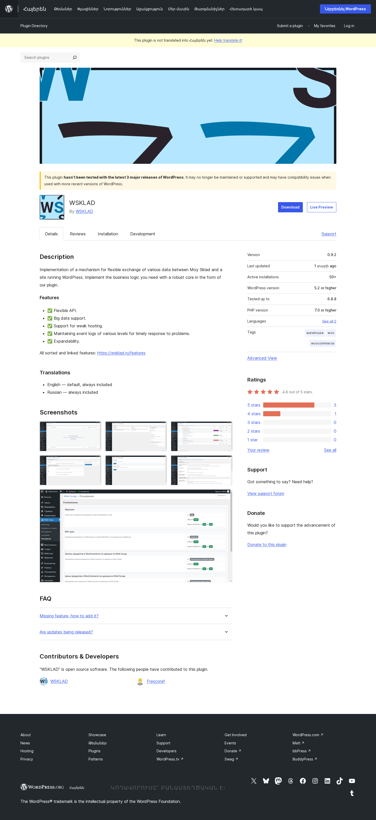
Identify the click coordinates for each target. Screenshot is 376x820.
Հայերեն (76, 788)
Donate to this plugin (266, 544)
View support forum (265, 493)
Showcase (97, 735)
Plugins (95, 751)
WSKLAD (84, 211)
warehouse (315, 333)
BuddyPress (305, 759)
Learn (161, 735)
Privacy (26, 759)
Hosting (27, 751)
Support (329, 233)
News (25, 743)
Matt (299, 743)
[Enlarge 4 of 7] (94, 462)
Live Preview (321, 207)
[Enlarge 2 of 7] (159, 428)
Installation (108, 233)
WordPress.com (308, 735)
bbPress (302, 751)
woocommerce (322, 343)
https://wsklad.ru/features (121, 352)
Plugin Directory (34, 26)
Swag (231, 759)
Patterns (96, 759)
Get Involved (236, 735)
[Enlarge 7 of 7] (225, 496)
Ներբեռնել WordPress (345, 9)
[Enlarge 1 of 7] (94, 428)
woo (331, 333)
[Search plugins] (75, 57)
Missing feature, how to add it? (69, 616)
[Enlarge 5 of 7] (159, 462)
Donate (233, 751)
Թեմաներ (98, 743)
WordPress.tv (170, 759)
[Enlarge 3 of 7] (225, 428)
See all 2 (329, 321)
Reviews (78, 233)
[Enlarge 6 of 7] (225, 462)
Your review (258, 450)
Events (230, 743)
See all (330, 450)
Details (51, 233)
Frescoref (156, 681)
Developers (166, 751)
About (25, 735)
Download (290, 207)
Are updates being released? (66, 632)
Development (142, 233)
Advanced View (262, 358)
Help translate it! (228, 40)
